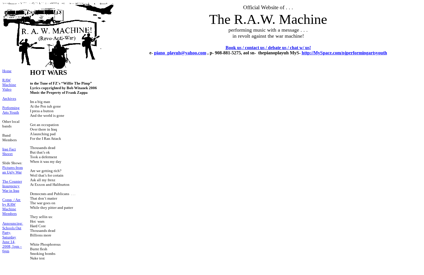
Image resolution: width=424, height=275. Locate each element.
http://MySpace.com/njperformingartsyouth (344, 52)
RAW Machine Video (9, 84)
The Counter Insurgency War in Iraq (12, 186)
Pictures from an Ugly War (12, 169)
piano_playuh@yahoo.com (180, 52)
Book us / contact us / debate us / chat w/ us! (268, 47)
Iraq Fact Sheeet (9, 151)
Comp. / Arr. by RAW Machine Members (11, 207)
